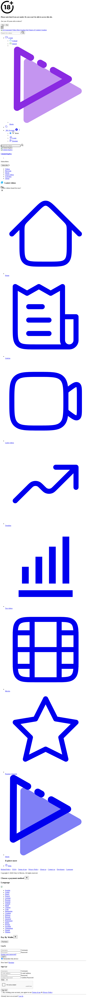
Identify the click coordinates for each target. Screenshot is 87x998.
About (7, 178)
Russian (7, 900)
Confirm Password (27, 978)
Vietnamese (9, 928)
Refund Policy (6, 869)
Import (14, 44)
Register (15, 141)
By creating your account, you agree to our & (28, 992)
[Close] (27, 878)
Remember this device (10, 959)
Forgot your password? (8, 954)
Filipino (7, 932)
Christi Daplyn (6, 154)
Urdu (7, 909)
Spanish (7, 902)
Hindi (7, 905)
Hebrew (8, 915)
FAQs (14, 869)
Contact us (51, 869)
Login (14, 138)
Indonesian (8, 911)
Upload (14, 41)
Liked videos (9, 175)
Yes (3, 25)
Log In (21, 996)
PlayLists (8, 171)
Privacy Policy (33, 869)
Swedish (8, 926)
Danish (7, 930)
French (7, 896)
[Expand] (2, 28)
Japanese (8, 919)
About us (43, 869)
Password (24, 952)
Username (24, 950)
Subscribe (5, 165)
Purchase (5, 941)
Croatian (8, 913)
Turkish (7, 904)
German (8, 898)
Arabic (7, 892)
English (7, 890)
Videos (7, 169)
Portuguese (9, 921)
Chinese (8, 907)
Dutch (7, 894)
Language (69, 869)
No (7, 25)
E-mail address (26, 973)
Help (9, 866)
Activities (8, 176)
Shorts (7, 173)
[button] (13, 130)
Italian (7, 923)
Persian (7, 924)
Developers (61, 869)
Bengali (7, 917)
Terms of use (22, 869)
